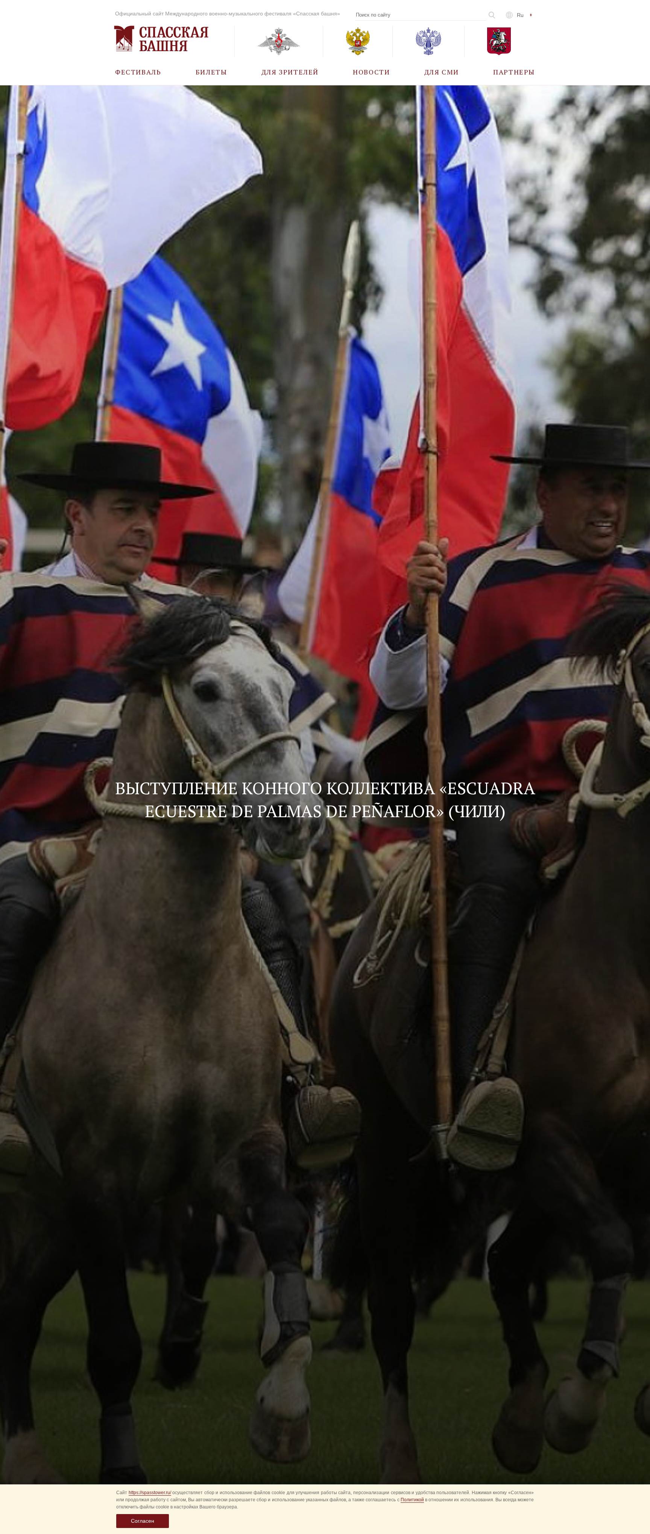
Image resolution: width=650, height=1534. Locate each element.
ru (520, 15)
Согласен (142, 1521)
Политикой (412, 1499)
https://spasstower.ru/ (150, 1492)
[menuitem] (138, 71)
